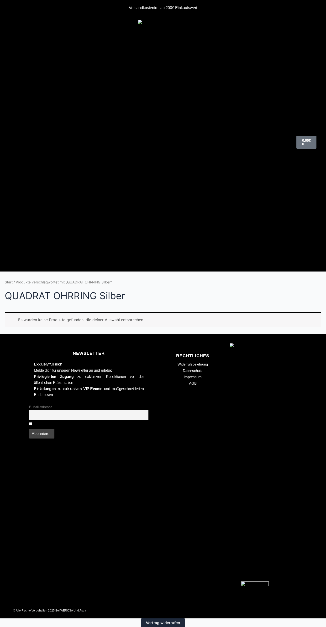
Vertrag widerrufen (163, 622)
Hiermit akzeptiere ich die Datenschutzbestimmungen (75, 424)
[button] (19, 142)
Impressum (193, 377)
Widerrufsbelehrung (193, 364)
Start (9, 282)
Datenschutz (193, 371)
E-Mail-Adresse (40, 407)
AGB (193, 383)
